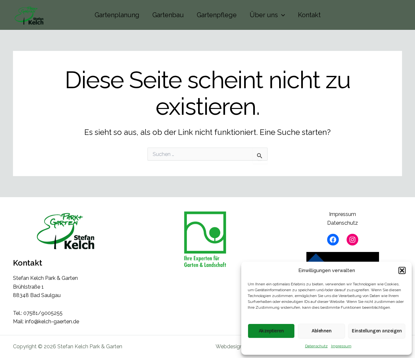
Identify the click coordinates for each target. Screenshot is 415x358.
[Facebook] (333, 239)
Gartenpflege (217, 15)
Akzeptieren (271, 331)
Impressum (341, 346)
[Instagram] (352, 239)
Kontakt (309, 15)
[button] (402, 270)
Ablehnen (321, 331)
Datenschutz (316, 346)
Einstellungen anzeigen (377, 331)
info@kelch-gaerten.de (52, 321)
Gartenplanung (117, 15)
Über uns (264, 15)
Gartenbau (168, 15)
